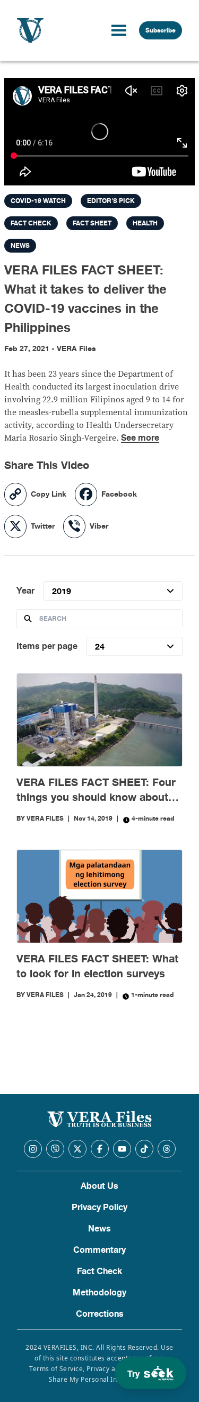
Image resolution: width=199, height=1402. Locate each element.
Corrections (100, 1314)
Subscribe (160, 30)
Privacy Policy (99, 1207)
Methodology (99, 1293)
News (99, 1229)
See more (140, 438)
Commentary (99, 1250)
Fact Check (99, 1271)
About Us (99, 1186)
